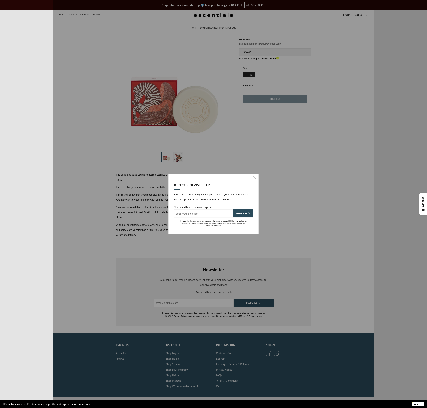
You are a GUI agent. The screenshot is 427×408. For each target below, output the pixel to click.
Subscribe (241, 213)
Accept (418, 404)
